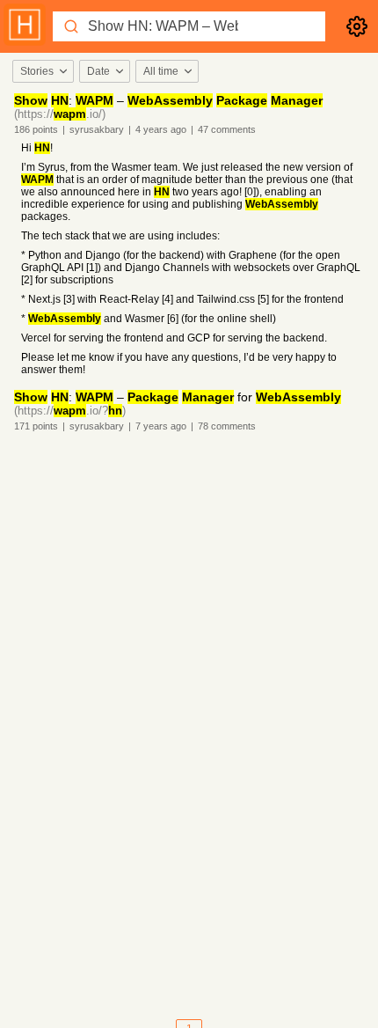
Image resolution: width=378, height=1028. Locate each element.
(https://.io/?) (70, 410)
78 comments (227, 426)
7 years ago (160, 426)
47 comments (227, 129)
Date (98, 71)
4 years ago (160, 129)
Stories (37, 71)
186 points (36, 129)
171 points (36, 426)
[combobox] (42, 71)
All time (160, 71)
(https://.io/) (59, 114)
